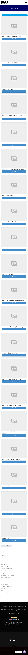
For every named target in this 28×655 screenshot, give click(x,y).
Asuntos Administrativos (6, 568)
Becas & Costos (4, 570)
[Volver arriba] (14, 647)
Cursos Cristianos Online (6, 586)
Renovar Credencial (5, 595)
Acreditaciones (4, 564)
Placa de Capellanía (5, 593)
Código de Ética (4, 573)
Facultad (3, 557)
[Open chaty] (24, 651)
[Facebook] (10, 640)
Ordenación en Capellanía (6, 590)
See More (14, 38)
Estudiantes (3, 555)
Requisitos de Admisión (6, 577)
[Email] (14, 640)
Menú (26, 2)
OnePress (10, 651)
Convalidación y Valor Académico (8, 575)
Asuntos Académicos (5, 566)
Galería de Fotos (4, 588)
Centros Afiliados (4, 584)
